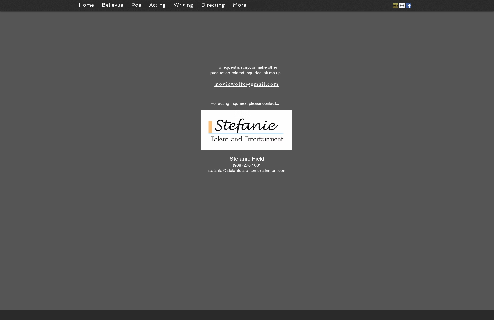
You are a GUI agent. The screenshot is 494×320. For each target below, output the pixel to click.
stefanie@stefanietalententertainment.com (247, 170)
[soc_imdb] (395, 5)
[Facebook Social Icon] (408, 5)
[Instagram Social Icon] (402, 5)
